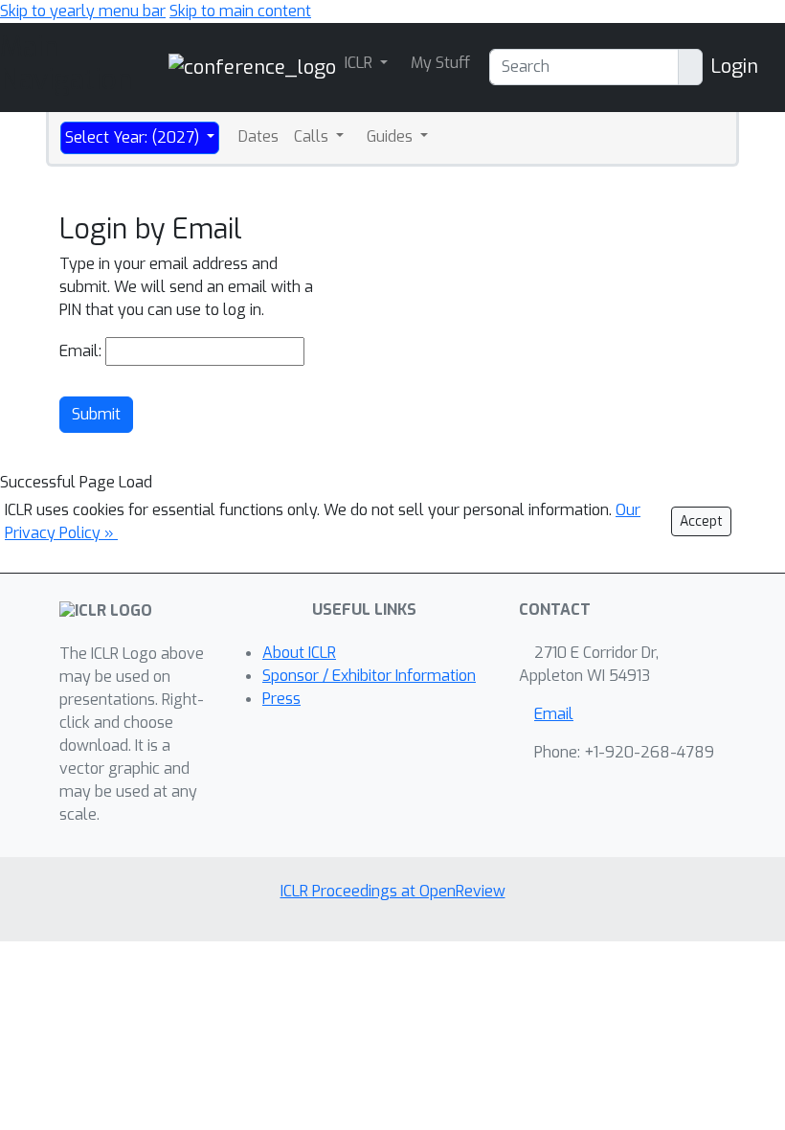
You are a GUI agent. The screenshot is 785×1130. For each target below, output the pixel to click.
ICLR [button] (360, 63)
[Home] (252, 66)
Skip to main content (240, 11)
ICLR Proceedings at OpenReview (392, 891)
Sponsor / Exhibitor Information (369, 676)
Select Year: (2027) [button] (134, 137)
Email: (80, 351)
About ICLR (299, 653)
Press (281, 699)
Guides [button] (391, 136)
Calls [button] (313, 136)
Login (734, 66)
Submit (96, 414)
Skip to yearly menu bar (83, 11)
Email (553, 714)
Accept (701, 521)
